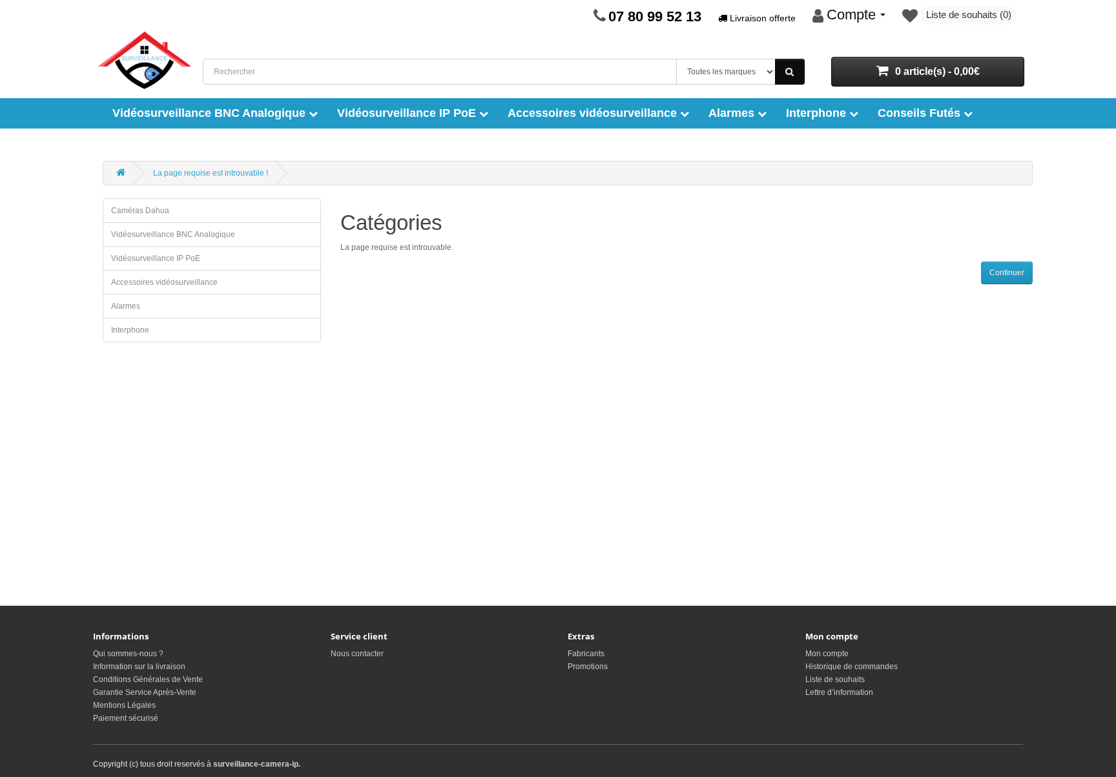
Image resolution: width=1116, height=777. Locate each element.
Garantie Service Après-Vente (144, 692)
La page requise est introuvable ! (210, 173)
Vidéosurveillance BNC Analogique (210, 113)
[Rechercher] (790, 72)
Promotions (588, 666)
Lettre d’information (839, 692)
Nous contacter (357, 653)
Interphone (817, 113)
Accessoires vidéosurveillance (594, 113)
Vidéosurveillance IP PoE (408, 113)
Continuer (1006, 272)
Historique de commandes (851, 666)
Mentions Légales (124, 705)
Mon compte (827, 653)
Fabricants (586, 653)
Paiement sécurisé (125, 718)
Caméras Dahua (140, 210)
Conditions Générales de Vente (148, 679)
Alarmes (733, 113)
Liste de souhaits (835, 679)
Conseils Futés (921, 113)
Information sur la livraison (139, 666)
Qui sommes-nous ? (128, 653)
